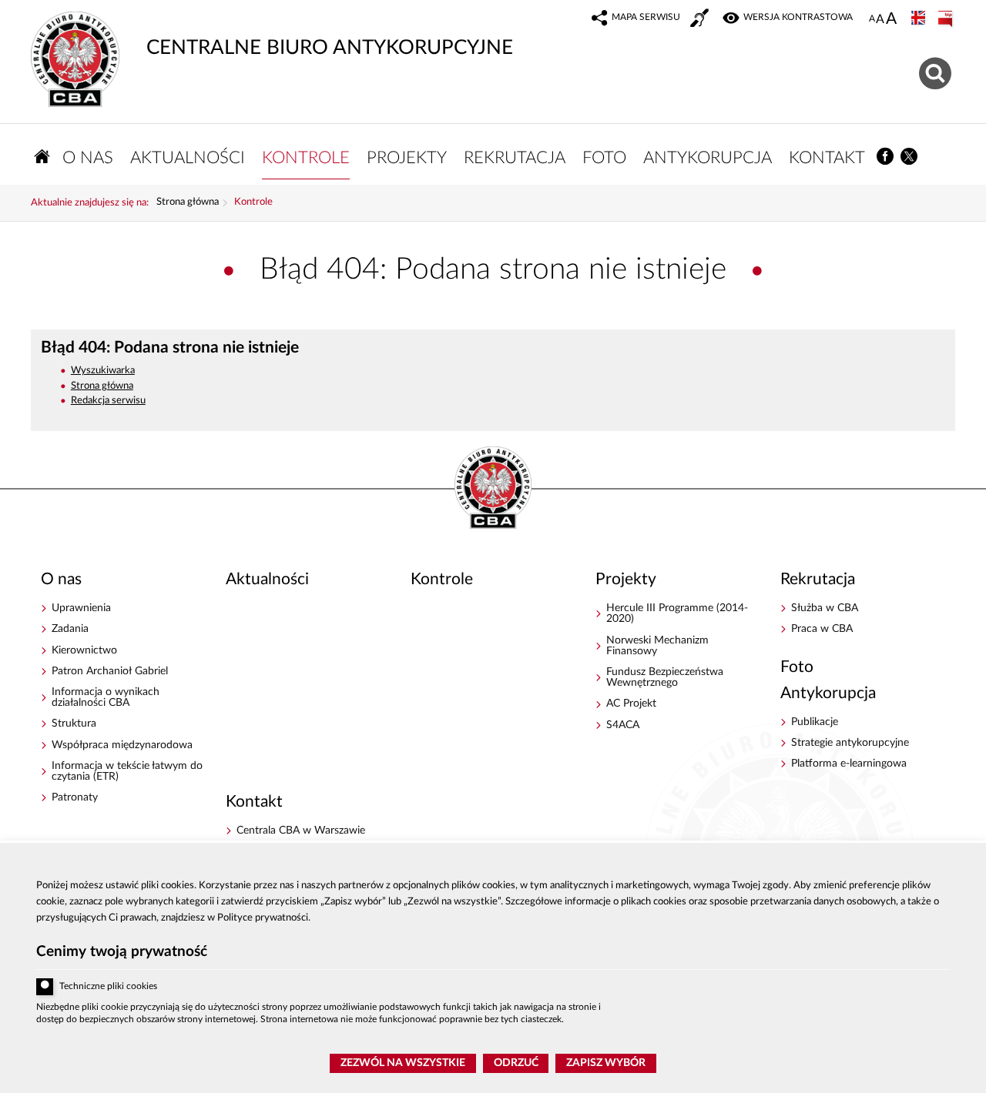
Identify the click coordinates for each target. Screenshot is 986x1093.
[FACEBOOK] (885, 156)
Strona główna (187, 202)
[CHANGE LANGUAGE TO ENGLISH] (919, 19)
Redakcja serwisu (108, 401)
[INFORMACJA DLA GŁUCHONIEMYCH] (701, 20)
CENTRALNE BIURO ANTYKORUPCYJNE (272, 35)
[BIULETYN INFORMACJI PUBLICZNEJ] (946, 19)
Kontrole (253, 202)
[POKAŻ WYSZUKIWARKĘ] (937, 71)
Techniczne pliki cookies (108, 986)
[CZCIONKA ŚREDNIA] (880, 19)
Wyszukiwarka (103, 371)
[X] (909, 156)
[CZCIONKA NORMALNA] (872, 19)
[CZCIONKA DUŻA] (891, 20)
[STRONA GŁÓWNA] (42, 156)
